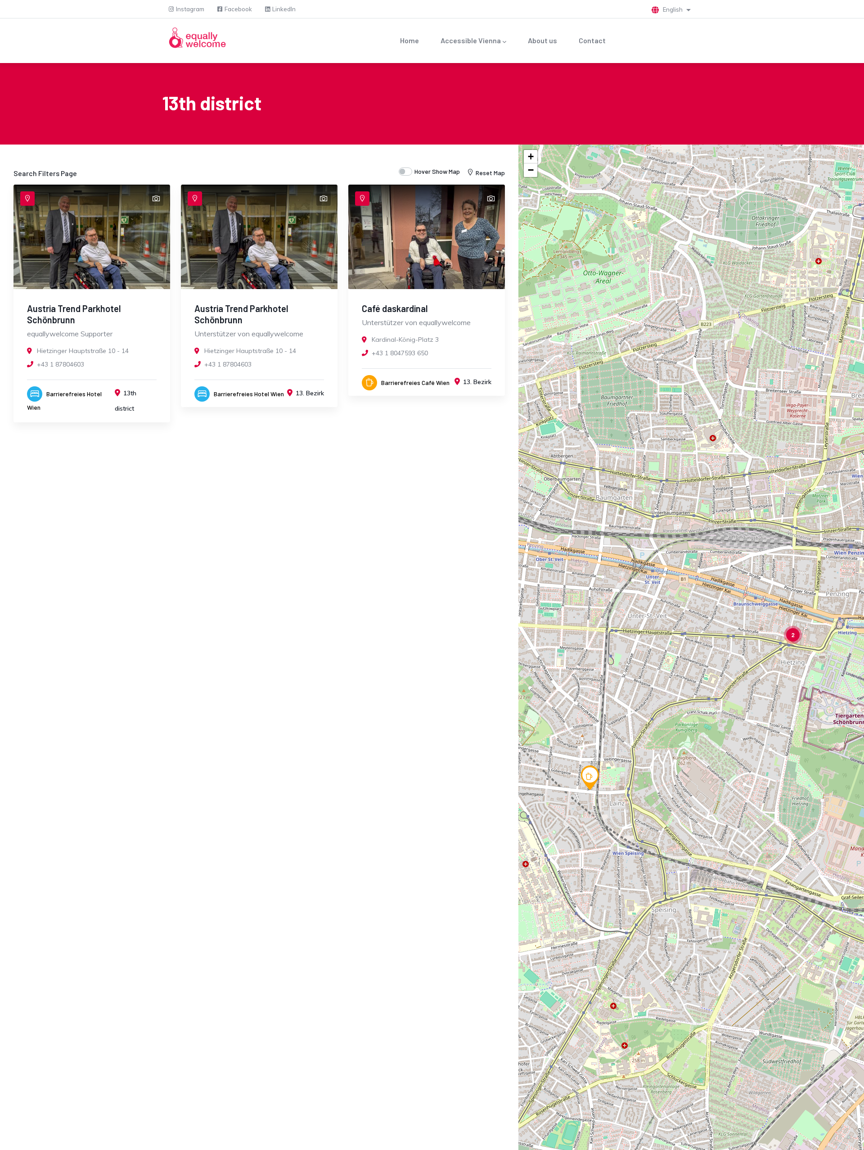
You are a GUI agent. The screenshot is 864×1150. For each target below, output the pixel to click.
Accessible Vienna (471, 40)
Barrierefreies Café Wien (415, 382)
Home (409, 40)
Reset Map (490, 173)
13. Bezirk (310, 393)
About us (542, 40)
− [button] (531, 170)
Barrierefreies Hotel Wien (249, 394)
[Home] (196, 39)
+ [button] (531, 156)
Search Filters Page (45, 173)
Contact (592, 40)
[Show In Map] (27, 198)
